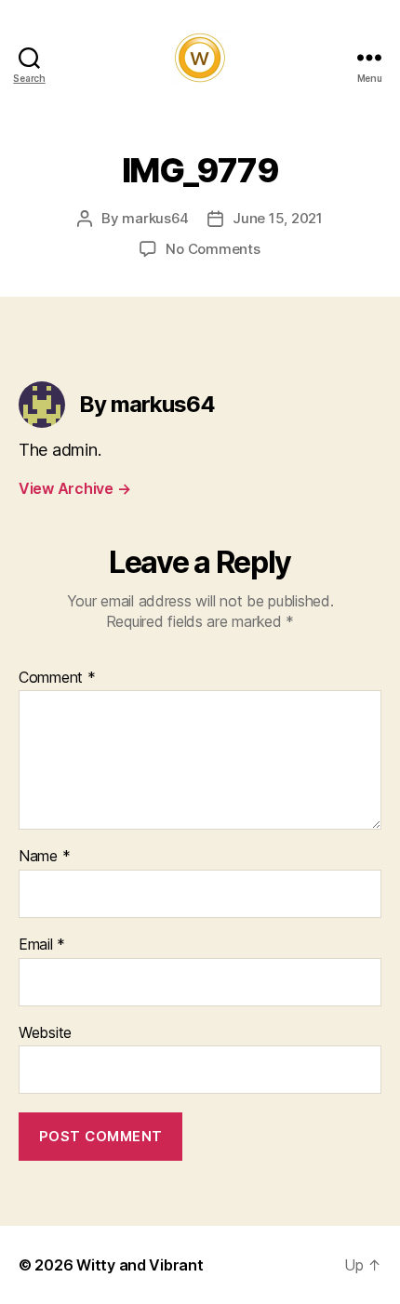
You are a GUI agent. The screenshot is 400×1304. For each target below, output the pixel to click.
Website (45, 1033)
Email (42, 945)
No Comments (213, 249)
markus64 (155, 218)
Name (44, 856)
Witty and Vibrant (139, 1265)
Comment (57, 678)
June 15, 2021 (278, 218)
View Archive (74, 488)
